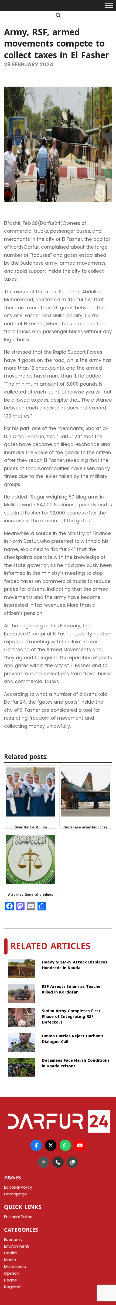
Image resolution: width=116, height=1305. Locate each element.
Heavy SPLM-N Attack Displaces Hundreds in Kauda (74, 965)
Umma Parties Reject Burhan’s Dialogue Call (72, 1039)
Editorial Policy (18, 1216)
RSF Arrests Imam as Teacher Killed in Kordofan (72, 990)
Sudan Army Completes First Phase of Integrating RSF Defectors (71, 1016)
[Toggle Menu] (109, 5)
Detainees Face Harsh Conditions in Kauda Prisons (76, 1064)
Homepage (15, 1194)
